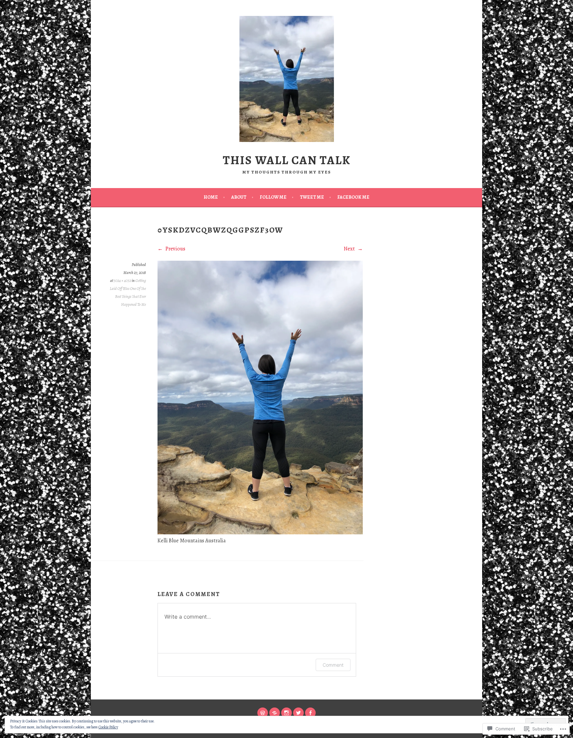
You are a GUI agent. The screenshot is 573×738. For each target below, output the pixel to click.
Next (350, 248)
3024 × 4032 (122, 280)
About (238, 197)
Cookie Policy (108, 727)
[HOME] (262, 712)
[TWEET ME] (298, 712)
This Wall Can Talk (286, 160)
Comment (333, 665)
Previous (174, 248)
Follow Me (273, 197)
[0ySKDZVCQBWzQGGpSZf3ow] (260, 532)
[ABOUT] (274, 712)
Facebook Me (353, 197)
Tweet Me (312, 197)
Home (211, 197)
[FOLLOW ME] (286, 712)
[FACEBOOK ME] (310, 712)
